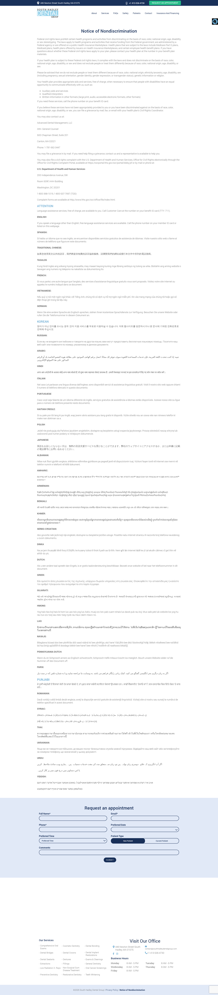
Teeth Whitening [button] (93, 974)
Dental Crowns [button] (69, 952)
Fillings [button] (66, 963)
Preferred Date (118, 824)
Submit (110, 860)
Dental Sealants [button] (47, 959)
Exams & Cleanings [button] (94, 959)
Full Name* (44, 813)
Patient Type (117, 836)
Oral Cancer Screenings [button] (96, 968)
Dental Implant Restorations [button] (92, 953)
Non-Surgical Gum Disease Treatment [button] (71, 969)
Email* (114, 813)
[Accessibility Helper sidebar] (215, 21)
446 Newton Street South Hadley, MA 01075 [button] (60, 3)
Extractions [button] (45, 963)
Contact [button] (148, 13)
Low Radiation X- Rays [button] (50, 968)
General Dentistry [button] (93, 963)
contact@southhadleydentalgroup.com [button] (161, 948)
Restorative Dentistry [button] (72, 974)
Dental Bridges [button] (46, 952)
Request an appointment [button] (165, 3)
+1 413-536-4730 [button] (136, 3)
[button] (47, 13)
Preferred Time (46, 836)
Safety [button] (125, 13)
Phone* (43, 824)
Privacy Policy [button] (112, 990)
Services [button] (105, 13)
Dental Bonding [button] (92, 946)
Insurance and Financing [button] (168, 13)
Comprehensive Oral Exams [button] (49, 947)
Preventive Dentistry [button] (49, 974)
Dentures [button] (67, 959)
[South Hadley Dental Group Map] (109, 910)
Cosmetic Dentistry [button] (71, 946)
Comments (44, 847)
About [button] (94, 13)
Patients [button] (136, 13)
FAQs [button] (115, 13)
